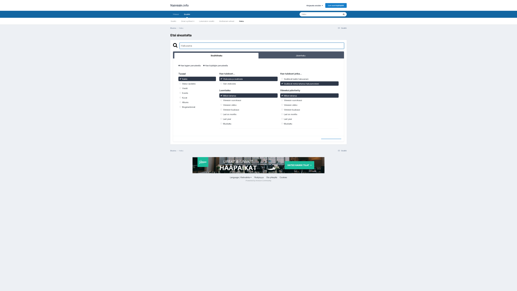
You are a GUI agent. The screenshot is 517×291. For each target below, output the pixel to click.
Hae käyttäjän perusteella (216, 65)
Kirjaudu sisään (314, 5)
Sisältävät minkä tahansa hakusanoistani (301, 83)
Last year (227, 119)
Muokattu (227, 123)
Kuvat (184, 97)
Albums (185, 102)
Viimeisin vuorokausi (232, 100)
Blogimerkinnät (188, 107)
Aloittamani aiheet (226, 21)
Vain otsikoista (229, 83)
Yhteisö (176, 14)
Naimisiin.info (179, 5)
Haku (241, 21)
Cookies (283, 177)
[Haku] (344, 14)
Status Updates (189, 83)
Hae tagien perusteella (190, 65)
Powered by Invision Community (258, 181)
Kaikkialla (333, 14)
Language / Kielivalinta (240, 177)
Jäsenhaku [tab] (300, 55)
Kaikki (184, 79)
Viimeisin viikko (230, 105)
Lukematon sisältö (206, 21)
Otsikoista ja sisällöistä (233, 79)
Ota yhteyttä (271, 177)
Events (185, 93)
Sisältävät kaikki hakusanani (296, 79)
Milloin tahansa (229, 95)
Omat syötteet (187, 21)
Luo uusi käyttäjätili (336, 5)
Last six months (229, 114)
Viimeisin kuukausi (231, 109)
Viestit (185, 88)
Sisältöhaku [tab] (216, 55)
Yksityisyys (259, 177)
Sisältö (187, 14)
